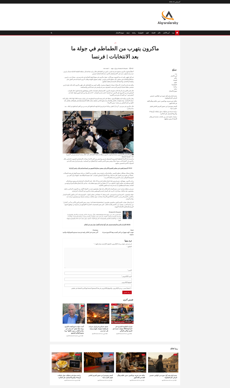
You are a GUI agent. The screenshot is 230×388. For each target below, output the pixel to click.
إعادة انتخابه (100, 73)
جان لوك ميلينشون (98, 189)
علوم (147, 33)
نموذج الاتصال (120, 33)
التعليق (129, 246)
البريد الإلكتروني (126, 276)
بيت (173, 33)
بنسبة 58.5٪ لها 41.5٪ (75, 98)
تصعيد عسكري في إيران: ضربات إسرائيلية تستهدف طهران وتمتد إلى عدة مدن (98, 329)
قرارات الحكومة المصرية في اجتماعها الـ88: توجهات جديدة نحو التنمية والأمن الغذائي (122, 329)
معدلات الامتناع (83, 159)
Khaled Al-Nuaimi (123, 68)
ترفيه (128, 33)
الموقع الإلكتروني (127, 282)
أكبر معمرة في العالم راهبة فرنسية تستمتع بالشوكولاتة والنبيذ (80, 231)
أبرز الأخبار (166, 33)
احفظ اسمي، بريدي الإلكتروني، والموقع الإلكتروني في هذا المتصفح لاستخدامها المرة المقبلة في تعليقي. (100, 288)
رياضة (134, 33)
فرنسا (121, 194)
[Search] (51, 33)
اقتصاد (153, 33)
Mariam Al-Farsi (123, 333)
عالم (159, 33)
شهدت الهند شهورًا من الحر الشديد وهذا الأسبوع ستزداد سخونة (118, 232)
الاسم (129, 270)
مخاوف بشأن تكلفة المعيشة (89, 100)
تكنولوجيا (140, 33)
